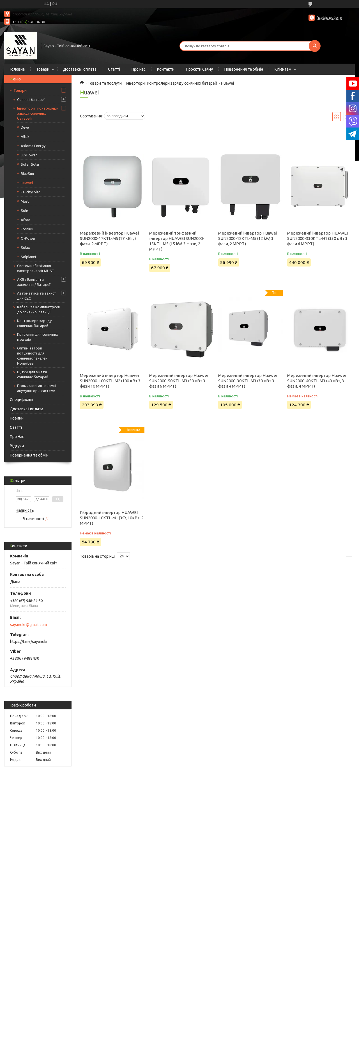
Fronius (27, 229)
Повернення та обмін (243, 69)
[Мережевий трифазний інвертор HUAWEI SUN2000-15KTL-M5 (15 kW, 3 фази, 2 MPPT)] (181, 187)
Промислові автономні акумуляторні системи (36, 388)
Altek (25, 136)
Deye (25, 127)
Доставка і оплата (79, 69)
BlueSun (27, 173)
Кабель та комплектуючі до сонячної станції (38, 309)
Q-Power (28, 238)
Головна (17, 69)
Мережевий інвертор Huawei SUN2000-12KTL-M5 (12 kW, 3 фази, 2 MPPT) (247, 238)
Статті (114, 69)
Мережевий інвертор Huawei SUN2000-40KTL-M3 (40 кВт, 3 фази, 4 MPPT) (316, 380)
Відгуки (17, 446)
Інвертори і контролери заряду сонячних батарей (37, 113)
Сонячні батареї (31, 99)
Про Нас (17, 436)
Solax (25, 247)
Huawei (27, 183)
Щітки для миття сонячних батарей (32, 374)
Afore (25, 220)
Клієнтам (283, 69)
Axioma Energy (33, 146)
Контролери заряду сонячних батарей (34, 323)
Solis (25, 210)
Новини (17, 418)
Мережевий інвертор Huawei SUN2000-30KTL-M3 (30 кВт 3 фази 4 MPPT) (247, 380)
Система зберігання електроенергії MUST (35, 268)
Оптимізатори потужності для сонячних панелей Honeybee (32, 355)
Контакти (165, 69)
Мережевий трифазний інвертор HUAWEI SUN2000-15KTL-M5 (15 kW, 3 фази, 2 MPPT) (176, 241)
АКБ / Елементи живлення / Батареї (33, 281)
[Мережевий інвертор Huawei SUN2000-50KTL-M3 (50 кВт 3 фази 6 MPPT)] (181, 329)
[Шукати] (315, 46)
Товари (42, 69)
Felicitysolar (30, 192)
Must (25, 201)
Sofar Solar (30, 164)
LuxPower (29, 155)
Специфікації (21, 399)
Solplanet (28, 257)
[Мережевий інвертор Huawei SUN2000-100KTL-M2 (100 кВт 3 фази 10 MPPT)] (112, 329)
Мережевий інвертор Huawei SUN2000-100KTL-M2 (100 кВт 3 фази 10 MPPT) (110, 380)
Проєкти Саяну (199, 69)
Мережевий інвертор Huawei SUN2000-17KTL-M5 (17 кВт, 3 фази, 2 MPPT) (109, 238)
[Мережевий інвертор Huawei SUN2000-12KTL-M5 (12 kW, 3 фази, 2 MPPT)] (250, 187)
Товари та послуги (105, 83)
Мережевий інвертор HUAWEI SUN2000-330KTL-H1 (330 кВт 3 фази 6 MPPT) (317, 238)
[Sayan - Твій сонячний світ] (20, 45)
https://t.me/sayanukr (29, 641)
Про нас (139, 69)
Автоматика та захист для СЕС (36, 295)
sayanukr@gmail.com (28, 624)
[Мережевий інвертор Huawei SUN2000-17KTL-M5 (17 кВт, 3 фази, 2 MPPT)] (112, 187)
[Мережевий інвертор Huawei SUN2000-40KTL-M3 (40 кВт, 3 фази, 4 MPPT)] (319, 329)
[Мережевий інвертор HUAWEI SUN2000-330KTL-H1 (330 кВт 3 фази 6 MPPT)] (319, 187)
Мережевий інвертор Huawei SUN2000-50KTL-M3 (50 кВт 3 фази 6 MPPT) (178, 380)
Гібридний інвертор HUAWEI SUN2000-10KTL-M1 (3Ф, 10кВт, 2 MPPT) (112, 517)
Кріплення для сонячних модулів (37, 336)
